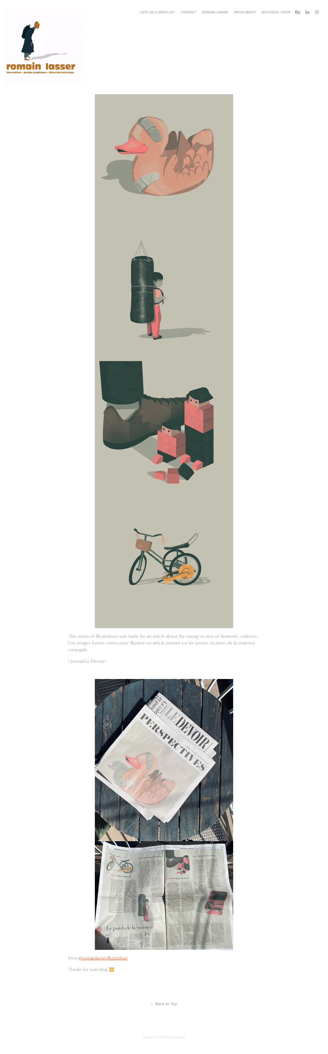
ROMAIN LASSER (215, 12)
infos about (245, 12)
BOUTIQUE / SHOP (276, 12)
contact (188, 12)
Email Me (179, 1037)
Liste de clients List (157, 12)
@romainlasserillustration (102, 958)
